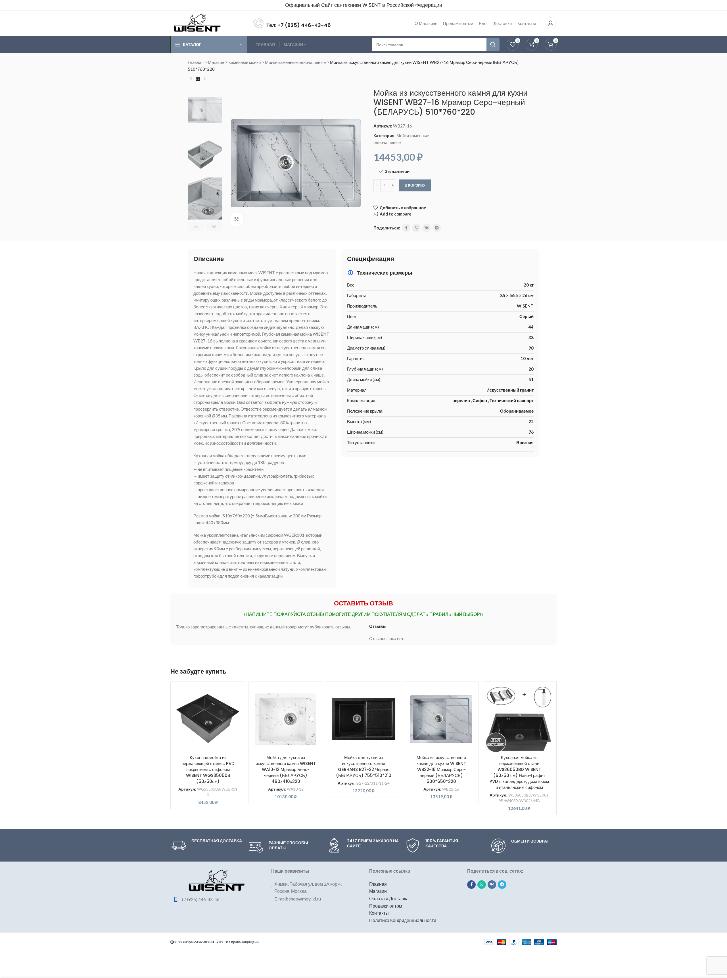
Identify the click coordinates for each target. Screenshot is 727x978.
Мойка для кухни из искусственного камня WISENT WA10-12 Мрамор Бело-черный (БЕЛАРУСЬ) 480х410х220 (286, 769)
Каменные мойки (244, 62)
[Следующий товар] (204, 79)
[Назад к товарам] (198, 79)
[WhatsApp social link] (416, 227)
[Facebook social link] (406, 227)
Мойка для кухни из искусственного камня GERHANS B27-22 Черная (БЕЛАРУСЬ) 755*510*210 (363, 766)
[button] (196, 226)
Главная (196, 62)
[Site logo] (197, 22)
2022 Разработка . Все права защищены (216, 942)
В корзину (415, 185)
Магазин (216, 62)
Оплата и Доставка (389, 898)
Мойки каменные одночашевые (295, 62)
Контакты (379, 913)
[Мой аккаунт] (550, 23)
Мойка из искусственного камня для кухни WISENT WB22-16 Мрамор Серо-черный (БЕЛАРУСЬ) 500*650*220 (441, 769)
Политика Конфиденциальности (402, 920)
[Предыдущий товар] (191, 79)
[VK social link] (426, 227)
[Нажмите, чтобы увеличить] (236, 219)
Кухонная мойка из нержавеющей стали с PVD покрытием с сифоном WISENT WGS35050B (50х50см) (208, 769)
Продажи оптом (385, 905)
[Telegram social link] (437, 227)
